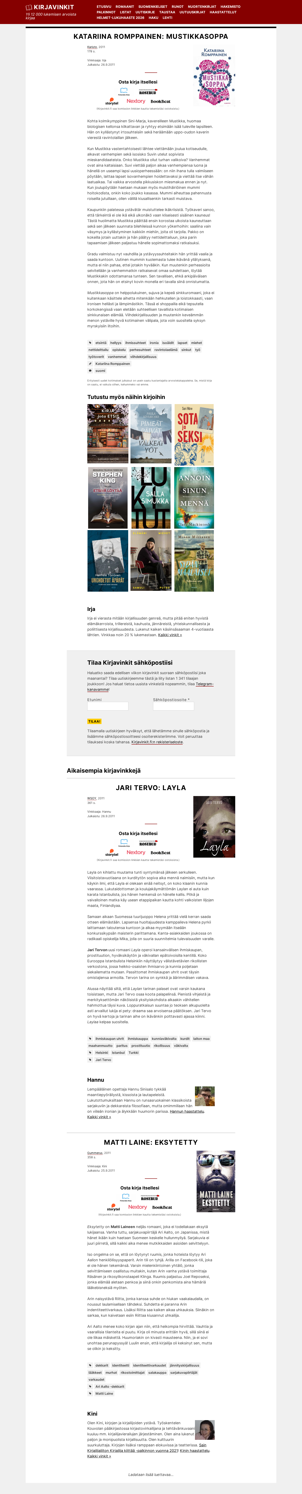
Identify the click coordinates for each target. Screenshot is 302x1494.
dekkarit (102, 1365)
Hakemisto (231, 7)
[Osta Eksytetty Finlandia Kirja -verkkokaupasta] (127, 1200)
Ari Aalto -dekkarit (110, 1386)
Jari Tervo (103, 1060)
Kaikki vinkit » (170, 635)
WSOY (91, 798)
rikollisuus (162, 1046)
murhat (111, 1372)
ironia (154, 343)
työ (197, 350)
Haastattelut (223, 12)
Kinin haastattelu (194, 1450)
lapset (182, 343)
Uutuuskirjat (192, 12)
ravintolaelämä (166, 350)
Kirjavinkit (54, 7)
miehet (196, 343)
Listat (125, 12)
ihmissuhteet (135, 343)
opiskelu (119, 350)
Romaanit (125, 7)
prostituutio (140, 1046)
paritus (122, 1046)
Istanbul (118, 1053)
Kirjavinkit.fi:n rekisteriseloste (157, 742)
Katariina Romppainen (113, 364)
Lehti (167, 18)
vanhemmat (117, 357)
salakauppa (157, 1372)
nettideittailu (98, 350)
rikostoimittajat (133, 1372)
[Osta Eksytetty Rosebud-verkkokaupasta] (152, 1200)
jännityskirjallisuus (184, 1365)
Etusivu (104, 7)
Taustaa (167, 12)
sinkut (186, 350)
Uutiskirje (145, 12)
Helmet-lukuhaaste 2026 (120, 18)
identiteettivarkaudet (149, 1365)
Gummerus (95, 1153)
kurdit (185, 1039)
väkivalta (181, 1046)
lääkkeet (95, 1372)
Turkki (133, 1053)
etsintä (101, 343)
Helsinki (102, 1053)
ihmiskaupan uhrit (110, 1039)
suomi (100, 371)
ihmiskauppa (138, 1039)
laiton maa (201, 1039)
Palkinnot (106, 12)
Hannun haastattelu (187, 1111)
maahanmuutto (101, 1046)
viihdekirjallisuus (143, 357)
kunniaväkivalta (164, 1039)
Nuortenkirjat (202, 7)
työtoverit (96, 357)
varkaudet (96, 1379)
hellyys (115, 343)
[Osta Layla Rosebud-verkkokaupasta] (150, 846)
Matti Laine (104, 1393)
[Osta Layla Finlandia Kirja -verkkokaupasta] (126, 846)
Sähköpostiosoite (171, 700)
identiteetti (120, 1365)
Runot (178, 7)
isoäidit (168, 343)
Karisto (92, 47)
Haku (153, 18)
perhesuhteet (140, 350)
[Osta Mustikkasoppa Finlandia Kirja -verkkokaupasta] (125, 94)
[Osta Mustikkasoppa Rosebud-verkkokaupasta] (150, 94)
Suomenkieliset (152, 7)
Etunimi (94, 700)
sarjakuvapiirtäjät (183, 1372)
